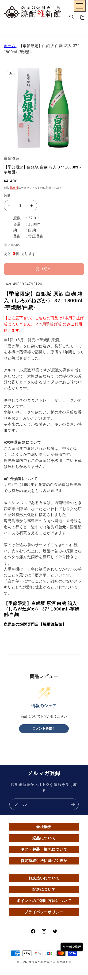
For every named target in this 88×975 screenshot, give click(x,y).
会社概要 (44, 827)
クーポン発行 (72, 947)
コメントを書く (43, 728)
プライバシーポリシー (43, 912)
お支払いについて (44, 878)
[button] (71, 17)
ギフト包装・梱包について (44, 849)
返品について (44, 838)
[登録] (73, 804)
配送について (44, 889)
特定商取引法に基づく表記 (44, 861)
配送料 (14, 187)
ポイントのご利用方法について (44, 901)
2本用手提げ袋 (48, 324)
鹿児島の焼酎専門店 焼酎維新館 (50, 962)
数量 (7, 195)
